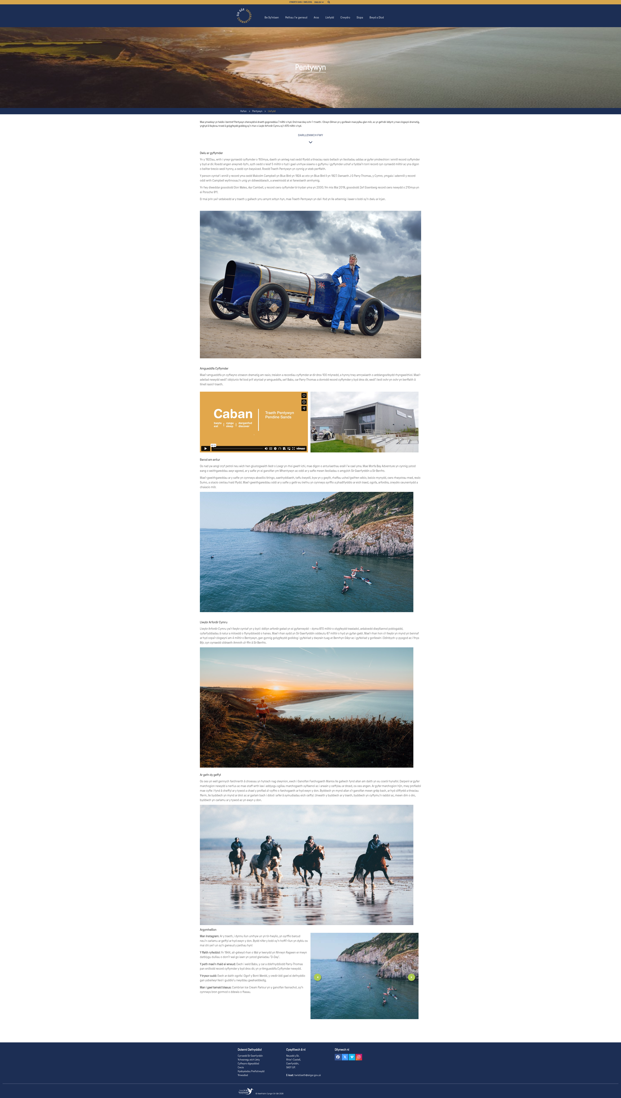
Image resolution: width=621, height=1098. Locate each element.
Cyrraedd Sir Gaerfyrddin (250, 1055)
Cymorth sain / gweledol (300, 2)
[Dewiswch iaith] (324, 2)
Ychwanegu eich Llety (249, 1059)
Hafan (243, 111)
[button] (338, 1057)
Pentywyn (257, 111)
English (317, 2)
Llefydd (329, 17)
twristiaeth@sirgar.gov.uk (307, 1075)
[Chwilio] (329, 2)
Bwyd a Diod (377, 17)
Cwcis (241, 1067)
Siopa (360, 17)
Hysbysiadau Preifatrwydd (251, 1071)
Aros (316, 17)
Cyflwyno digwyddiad (248, 1063)
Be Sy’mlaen (272, 17)
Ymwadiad (243, 1075)
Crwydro (345, 17)
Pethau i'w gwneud (296, 17)
